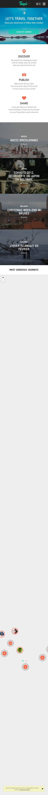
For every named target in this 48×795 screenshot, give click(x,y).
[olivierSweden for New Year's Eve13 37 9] (15, 631)
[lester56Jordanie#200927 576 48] (20, 650)
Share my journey (24, 32)
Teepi (24, 4)
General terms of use (24, 789)
